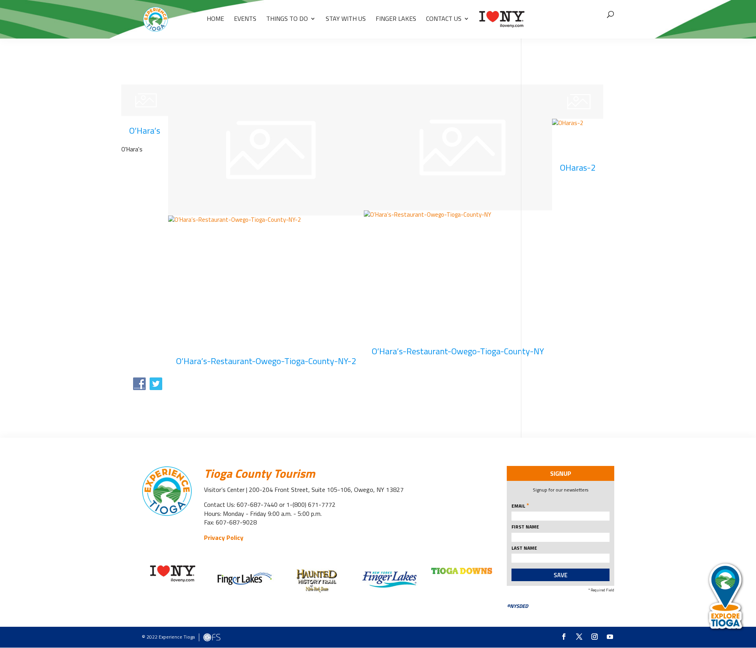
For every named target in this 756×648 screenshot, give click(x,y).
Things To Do (287, 19)
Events (245, 19)
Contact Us (443, 19)
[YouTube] (610, 637)
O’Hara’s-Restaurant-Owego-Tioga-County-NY (458, 351)
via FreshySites (211, 637)
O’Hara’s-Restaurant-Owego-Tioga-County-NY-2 (266, 361)
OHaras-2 (577, 167)
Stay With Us (346, 19)
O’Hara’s (144, 130)
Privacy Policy (223, 537)
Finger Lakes (396, 19)
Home (215, 19)
